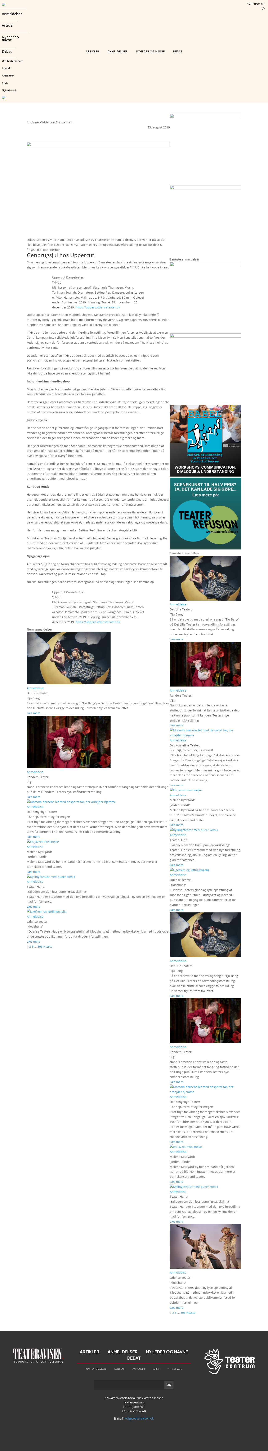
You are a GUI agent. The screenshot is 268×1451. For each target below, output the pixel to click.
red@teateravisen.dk (139, 1418)
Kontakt (7, 68)
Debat (7, 52)
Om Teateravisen (12, 61)
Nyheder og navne (150, 51)
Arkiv (5, 83)
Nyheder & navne (10, 38)
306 (40, 946)
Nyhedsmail (9, 90)
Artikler (8, 26)
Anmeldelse (35, 688)
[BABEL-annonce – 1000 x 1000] (205, 117)
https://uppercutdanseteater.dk (98, 307)
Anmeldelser (12, 14)
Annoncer (8, 75)
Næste (47, 946)
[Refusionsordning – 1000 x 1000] (205, 188)
